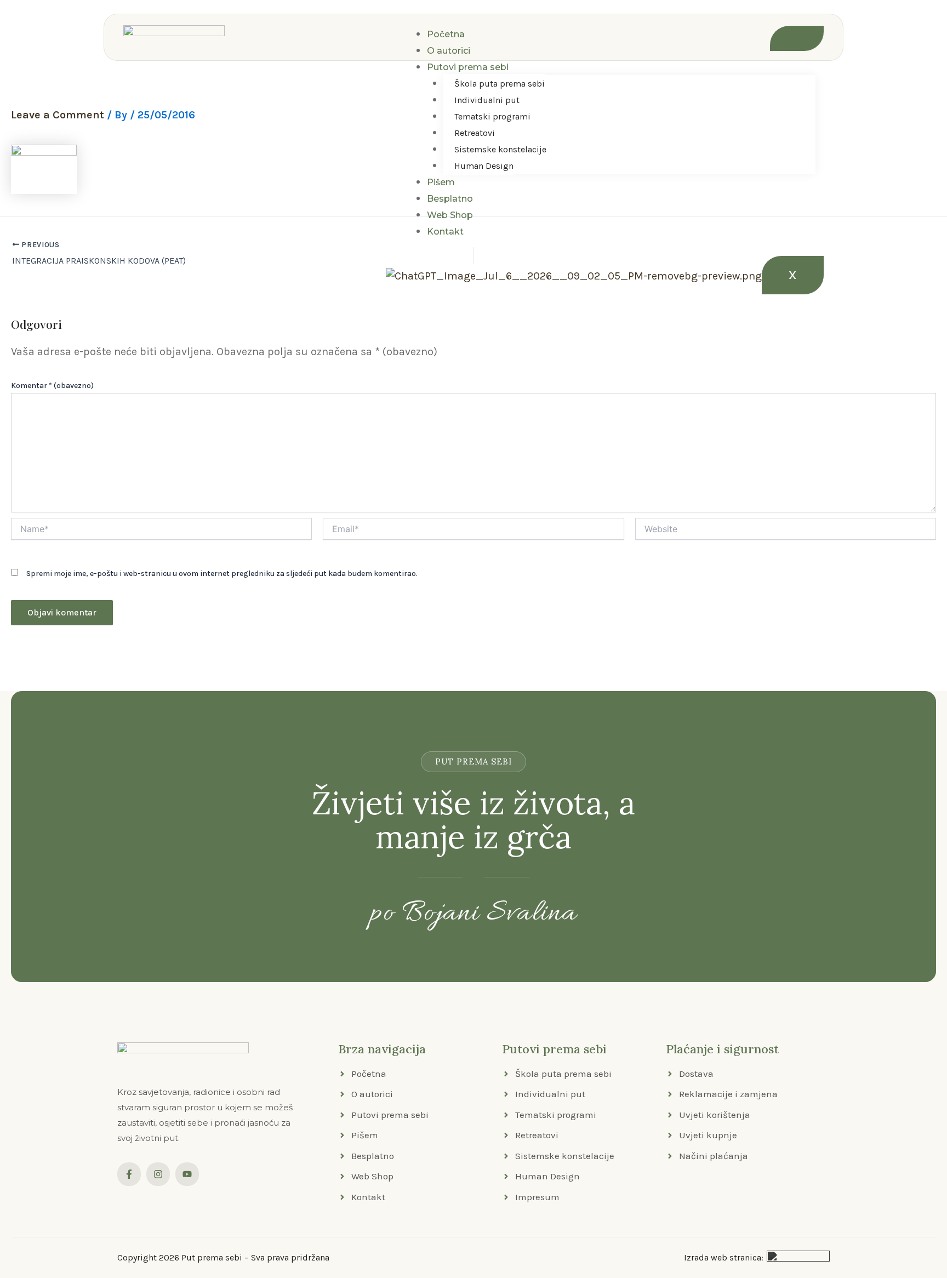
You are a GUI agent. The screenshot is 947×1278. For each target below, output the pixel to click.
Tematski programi (492, 116)
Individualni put (487, 100)
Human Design (484, 166)
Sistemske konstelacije (500, 149)
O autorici (448, 50)
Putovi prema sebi (468, 67)
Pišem (441, 182)
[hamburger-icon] (797, 38)
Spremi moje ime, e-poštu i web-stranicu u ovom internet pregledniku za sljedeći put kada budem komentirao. (222, 573)
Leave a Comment (57, 115)
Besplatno (450, 198)
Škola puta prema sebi (499, 83)
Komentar (52, 385)
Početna (446, 34)
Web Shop (450, 215)
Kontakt (445, 231)
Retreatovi (474, 133)
